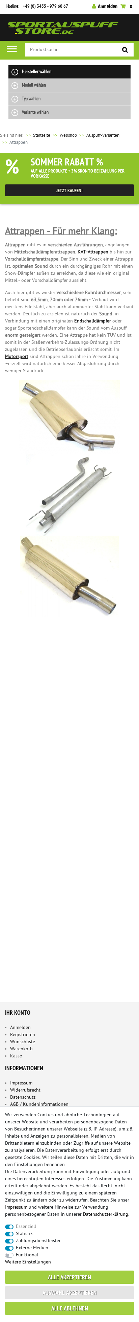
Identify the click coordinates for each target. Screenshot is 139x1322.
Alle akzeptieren (69, 1278)
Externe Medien (32, 1248)
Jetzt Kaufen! (69, 191)
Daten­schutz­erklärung (105, 1214)
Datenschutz (22, 1097)
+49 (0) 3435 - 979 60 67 (45, 6)
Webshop (68, 135)
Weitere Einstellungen (28, 1262)
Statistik (24, 1234)
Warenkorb (21, 1049)
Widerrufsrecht (25, 1090)
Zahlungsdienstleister (38, 1241)
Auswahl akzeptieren (70, 1293)
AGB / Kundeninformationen (39, 1104)
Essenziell (26, 1227)
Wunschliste (22, 1042)
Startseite (37, 135)
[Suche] (125, 50)
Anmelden (20, 1028)
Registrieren (22, 1035)
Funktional (27, 1255)
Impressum (21, 1083)
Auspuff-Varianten (102, 135)
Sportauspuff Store (63, 30)
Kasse (16, 1056)
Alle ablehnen (69, 1309)
